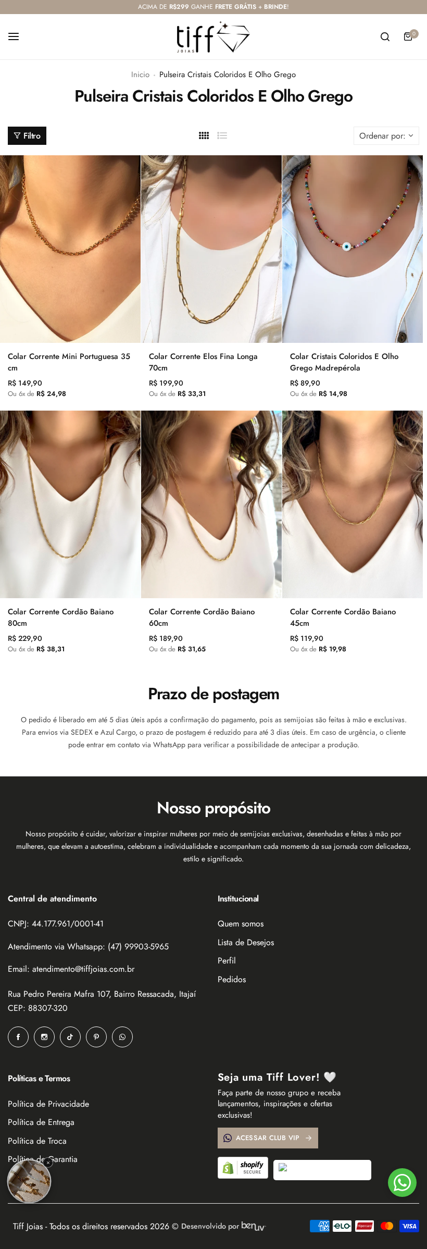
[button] (29, 1181)
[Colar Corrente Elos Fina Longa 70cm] (211, 249)
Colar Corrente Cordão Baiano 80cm (61, 617)
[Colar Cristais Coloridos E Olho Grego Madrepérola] (352, 249)
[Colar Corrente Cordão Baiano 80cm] (70, 504)
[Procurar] (384, 36)
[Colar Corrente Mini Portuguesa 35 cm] (70, 249)
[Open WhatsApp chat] (402, 1182)
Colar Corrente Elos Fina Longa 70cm (203, 362)
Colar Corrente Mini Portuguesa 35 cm (69, 362)
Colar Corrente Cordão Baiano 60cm (202, 617)
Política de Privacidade (48, 1104)
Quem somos (240, 924)
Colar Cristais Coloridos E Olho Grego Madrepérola (344, 362)
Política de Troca (37, 1141)
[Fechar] (48, 1162)
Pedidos (232, 979)
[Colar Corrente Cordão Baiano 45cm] (352, 504)
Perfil (227, 961)
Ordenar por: (382, 136)
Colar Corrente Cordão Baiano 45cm (343, 617)
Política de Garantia (43, 1159)
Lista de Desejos (246, 942)
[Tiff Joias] (213, 37)
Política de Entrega (41, 1122)
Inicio (140, 74)
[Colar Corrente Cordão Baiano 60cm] (211, 504)
